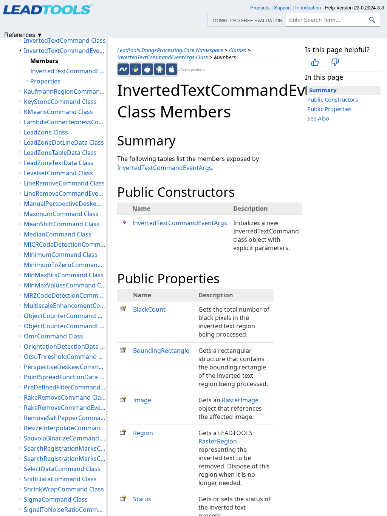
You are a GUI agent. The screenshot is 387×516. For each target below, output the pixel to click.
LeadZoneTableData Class (60, 152)
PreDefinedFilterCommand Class (65, 387)
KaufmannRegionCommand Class (65, 91)
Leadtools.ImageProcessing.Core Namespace (170, 50)
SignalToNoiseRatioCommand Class (65, 509)
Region (143, 433)
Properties (45, 81)
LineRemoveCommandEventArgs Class (65, 193)
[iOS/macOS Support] (171, 69)
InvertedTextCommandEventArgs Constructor (68, 71)
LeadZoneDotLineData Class (64, 142)
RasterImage (240, 400)
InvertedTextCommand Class (65, 40)
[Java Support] (147, 69)
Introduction (308, 7)
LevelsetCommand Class (58, 173)
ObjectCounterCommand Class (65, 316)
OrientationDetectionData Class (65, 346)
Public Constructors (332, 99)
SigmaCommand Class (56, 499)
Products (260, 7)
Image (142, 400)
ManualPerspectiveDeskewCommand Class (65, 203)
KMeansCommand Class (58, 112)
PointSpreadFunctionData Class (65, 377)
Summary (323, 90)
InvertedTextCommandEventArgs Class (162, 57)
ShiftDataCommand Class (60, 479)
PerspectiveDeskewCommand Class (65, 367)
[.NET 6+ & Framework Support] (123, 69)
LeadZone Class (46, 132)
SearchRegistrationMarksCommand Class (65, 448)
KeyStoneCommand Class (60, 101)
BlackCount (149, 309)
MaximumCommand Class (61, 214)
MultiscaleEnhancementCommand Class (65, 305)
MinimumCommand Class (61, 254)
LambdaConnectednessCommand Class (65, 122)
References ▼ (23, 34)
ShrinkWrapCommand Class (64, 489)
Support (282, 7)
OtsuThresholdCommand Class (65, 356)
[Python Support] (135, 69)
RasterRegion (217, 441)
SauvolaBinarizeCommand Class (65, 438)
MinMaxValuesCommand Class (65, 285)
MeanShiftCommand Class (61, 224)
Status (142, 499)
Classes (237, 50)
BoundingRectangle (161, 350)
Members (44, 61)
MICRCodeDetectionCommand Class (65, 244)
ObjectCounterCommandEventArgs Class (65, 326)
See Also (318, 118)
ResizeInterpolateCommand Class (65, 428)
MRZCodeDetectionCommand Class (65, 295)
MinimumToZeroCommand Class (65, 265)
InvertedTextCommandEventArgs (164, 168)
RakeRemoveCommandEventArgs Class (65, 407)
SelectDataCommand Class (62, 469)
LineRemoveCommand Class (64, 183)
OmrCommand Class (53, 336)
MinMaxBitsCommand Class (64, 275)
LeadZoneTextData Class (58, 163)
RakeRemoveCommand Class (65, 397)
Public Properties (329, 109)
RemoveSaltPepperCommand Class (65, 418)
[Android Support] (159, 69)
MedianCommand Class (57, 234)
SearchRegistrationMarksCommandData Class (65, 458)
